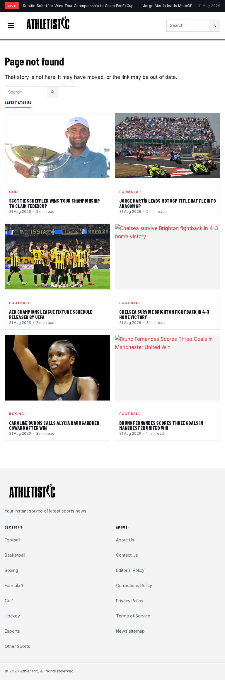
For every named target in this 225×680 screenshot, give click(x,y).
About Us (125, 539)
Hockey (12, 615)
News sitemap (130, 631)
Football (19, 303)
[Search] (214, 25)
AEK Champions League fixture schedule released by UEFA (51, 314)
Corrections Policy (134, 585)
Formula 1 (130, 192)
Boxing (17, 414)
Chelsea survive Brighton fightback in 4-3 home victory (164, 314)
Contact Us (127, 555)
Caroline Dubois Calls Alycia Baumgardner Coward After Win (54, 425)
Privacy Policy (129, 600)
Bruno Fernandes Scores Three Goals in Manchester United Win (161, 425)
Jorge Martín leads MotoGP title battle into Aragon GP (167, 203)
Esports (12, 631)
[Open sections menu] (11, 25)
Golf (14, 192)
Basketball (15, 555)
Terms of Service (133, 615)
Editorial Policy (130, 570)
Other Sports (17, 646)
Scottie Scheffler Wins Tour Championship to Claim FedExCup (78, 6)
